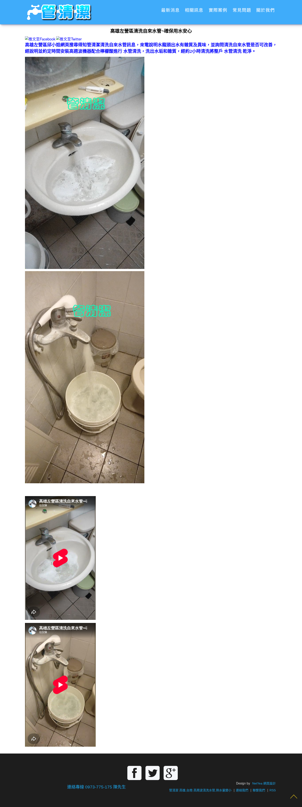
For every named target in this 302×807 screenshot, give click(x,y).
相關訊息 (194, 10)
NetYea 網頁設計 (264, 783)
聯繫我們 (259, 790)
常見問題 (242, 10)
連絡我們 (242, 790)
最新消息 (170, 10)
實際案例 (218, 10)
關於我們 (265, 10)
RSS (273, 790)
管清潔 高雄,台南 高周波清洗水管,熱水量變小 (200, 790)
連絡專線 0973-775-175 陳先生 (96, 787)
